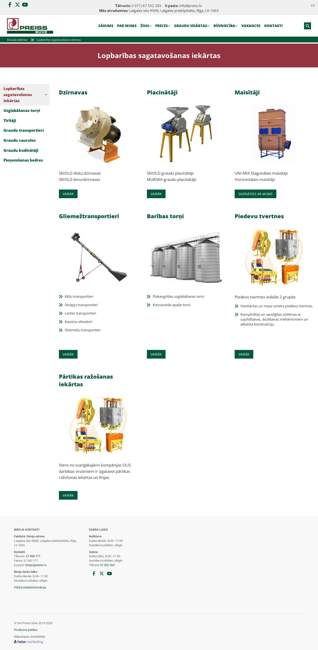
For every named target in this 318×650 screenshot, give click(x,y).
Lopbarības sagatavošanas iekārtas (59, 40)
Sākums (105, 25)
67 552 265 (107, 565)
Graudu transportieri (23, 130)
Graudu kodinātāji (20, 150)
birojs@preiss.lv (35, 565)
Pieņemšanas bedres (23, 160)
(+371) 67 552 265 (146, 5)
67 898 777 (33, 556)
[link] (146, 26)
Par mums (127, 25)
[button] (68, 194)
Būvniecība (224, 25)
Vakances (250, 25)
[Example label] (17, 4)
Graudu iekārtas (190, 25)
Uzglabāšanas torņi (21, 110)
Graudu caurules (19, 140)
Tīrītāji (9, 120)
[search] (307, 25)
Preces (161, 25)
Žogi (144, 25)
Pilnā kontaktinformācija (30, 587)
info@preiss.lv (190, 5)
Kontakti (273, 25)
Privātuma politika (25, 630)
